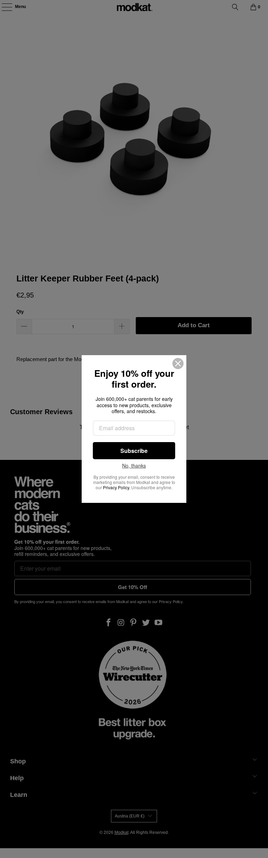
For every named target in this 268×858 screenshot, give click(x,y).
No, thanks (134, 466)
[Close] (178, 363)
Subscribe (134, 451)
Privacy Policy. (116, 487)
